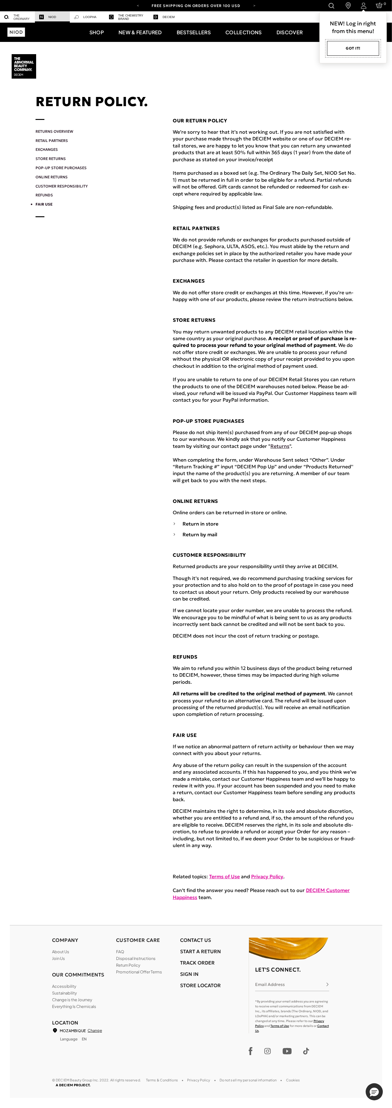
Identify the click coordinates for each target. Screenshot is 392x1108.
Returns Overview (54, 131)
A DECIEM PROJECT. (73, 1085)
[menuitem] (17, 17)
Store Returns (51, 158)
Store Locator (200, 985)
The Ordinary (21, 17)
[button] (96, 32)
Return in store (200, 524)
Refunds (44, 195)
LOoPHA (89, 17)
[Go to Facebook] (251, 1051)
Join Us (58, 958)
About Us (60, 951)
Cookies (293, 1080)
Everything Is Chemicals (74, 1006)
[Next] (254, 5)
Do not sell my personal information (248, 1080)
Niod (52, 17)
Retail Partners (52, 140)
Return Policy (128, 965)
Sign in (189, 974)
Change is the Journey (72, 999)
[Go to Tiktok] (306, 1051)
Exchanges (47, 149)
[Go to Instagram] (267, 1051)
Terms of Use (224, 876)
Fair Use (44, 204)
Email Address (270, 984)
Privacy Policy (267, 876)
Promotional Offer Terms (139, 971)
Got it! (353, 48)
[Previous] (138, 5)
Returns (279, 446)
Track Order (197, 963)
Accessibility (64, 986)
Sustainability (64, 993)
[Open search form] (331, 5)
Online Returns (52, 177)
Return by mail (200, 534)
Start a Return (200, 951)
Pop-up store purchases (61, 167)
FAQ (120, 951)
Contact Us (195, 940)
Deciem (169, 17)
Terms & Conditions (162, 1080)
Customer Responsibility (62, 186)
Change (95, 1030)
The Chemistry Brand (130, 17)
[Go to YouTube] (287, 1051)
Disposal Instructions (136, 958)
